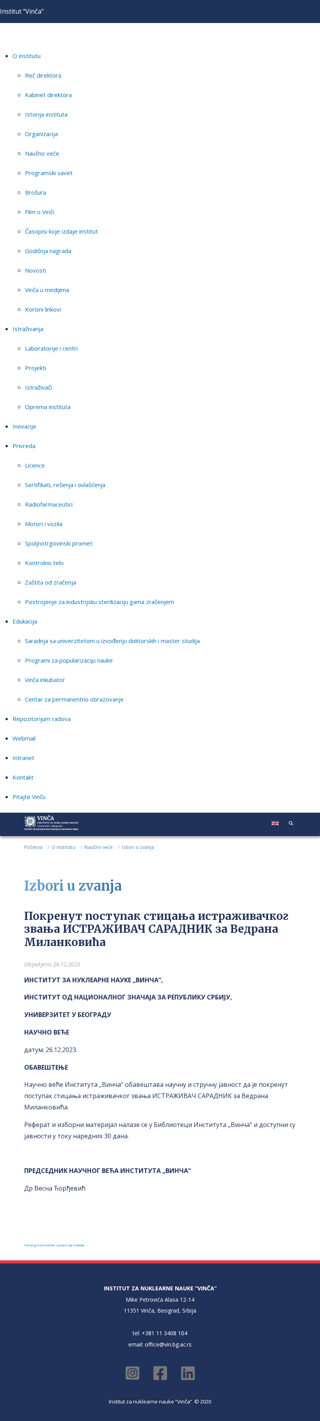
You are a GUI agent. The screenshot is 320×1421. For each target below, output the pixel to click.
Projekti (35, 368)
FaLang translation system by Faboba (54, 1245)
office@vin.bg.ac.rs (168, 1344)
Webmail (24, 738)
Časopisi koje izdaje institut (61, 231)
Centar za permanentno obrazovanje (74, 699)
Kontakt (23, 777)
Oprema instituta (48, 407)
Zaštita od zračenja (50, 582)
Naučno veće (42, 153)
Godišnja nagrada (48, 251)
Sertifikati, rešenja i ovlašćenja (65, 485)
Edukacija (24, 621)
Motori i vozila (43, 524)
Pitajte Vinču (29, 797)
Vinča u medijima (47, 290)
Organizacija (41, 134)
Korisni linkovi (43, 309)
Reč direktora (43, 75)
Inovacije (24, 426)
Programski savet (49, 173)
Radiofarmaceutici (49, 504)
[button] (291, 823)
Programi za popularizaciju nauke (69, 660)
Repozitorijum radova (41, 719)
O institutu (26, 56)
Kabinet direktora (48, 95)
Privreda (24, 446)
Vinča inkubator (45, 680)
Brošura (35, 192)
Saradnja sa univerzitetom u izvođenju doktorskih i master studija (112, 641)
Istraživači (38, 387)
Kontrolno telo (44, 563)
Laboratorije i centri (51, 348)
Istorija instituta (46, 114)
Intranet (23, 758)
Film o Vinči (39, 212)
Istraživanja (27, 329)
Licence (35, 465)
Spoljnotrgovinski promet (58, 543)
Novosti (35, 270)
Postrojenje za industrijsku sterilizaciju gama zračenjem (99, 602)
